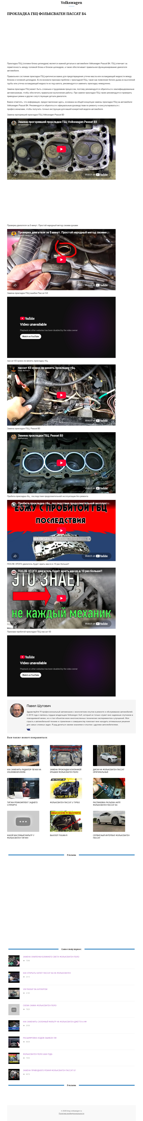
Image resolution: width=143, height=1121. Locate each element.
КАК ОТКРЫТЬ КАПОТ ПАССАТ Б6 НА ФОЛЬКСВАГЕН (47, 973)
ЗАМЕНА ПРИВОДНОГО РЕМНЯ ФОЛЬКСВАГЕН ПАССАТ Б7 (49, 1070)
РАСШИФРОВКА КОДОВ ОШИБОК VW (39, 1037)
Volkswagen (71, 3)
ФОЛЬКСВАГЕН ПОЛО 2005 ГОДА (37, 1054)
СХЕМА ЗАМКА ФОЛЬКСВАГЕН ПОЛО (39, 1005)
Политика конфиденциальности (71, 1113)
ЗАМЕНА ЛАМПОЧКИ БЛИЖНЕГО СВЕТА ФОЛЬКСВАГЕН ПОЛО (51, 956)
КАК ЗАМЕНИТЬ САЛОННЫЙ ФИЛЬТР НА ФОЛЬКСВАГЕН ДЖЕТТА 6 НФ (55, 1021)
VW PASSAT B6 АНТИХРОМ (35, 989)
